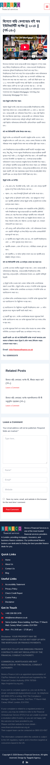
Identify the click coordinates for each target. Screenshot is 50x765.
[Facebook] (23, 762)
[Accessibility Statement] (13, 584)
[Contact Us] (8, 568)
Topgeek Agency (33, 758)
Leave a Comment (12, 388)
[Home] (5, 559)
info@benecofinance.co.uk (21, 350)
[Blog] (5, 573)
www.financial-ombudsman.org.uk (15, 727)
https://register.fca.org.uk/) (12, 684)
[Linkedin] (27, 762)
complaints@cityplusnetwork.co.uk (21, 693)
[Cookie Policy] (9, 597)
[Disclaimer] (7, 602)
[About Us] (7, 564)
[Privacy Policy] (9, 588)
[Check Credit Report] (11, 593)
